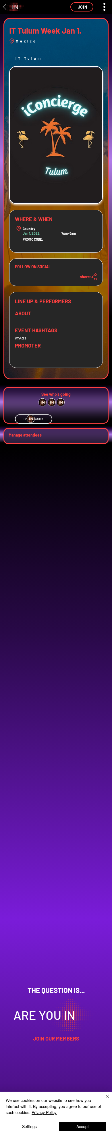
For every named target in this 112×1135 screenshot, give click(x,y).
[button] (81, 6)
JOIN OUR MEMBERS (56, 1038)
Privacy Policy (44, 1112)
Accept (82, 1126)
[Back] (5, 6)
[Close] (104, 1100)
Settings (29, 1126)
